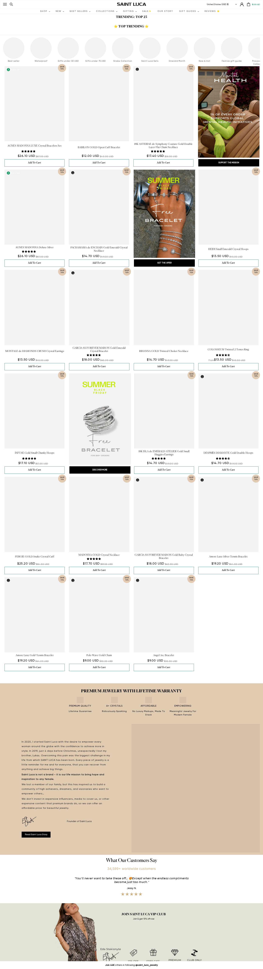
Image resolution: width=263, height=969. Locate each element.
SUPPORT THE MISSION (228, 163)
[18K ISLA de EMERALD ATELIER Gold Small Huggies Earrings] (164, 410)
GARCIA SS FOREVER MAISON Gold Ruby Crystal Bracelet (164, 557)
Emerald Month (177, 61)
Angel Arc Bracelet (163, 655)
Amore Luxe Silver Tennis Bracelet (228, 557)
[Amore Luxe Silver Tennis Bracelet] (228, 514)
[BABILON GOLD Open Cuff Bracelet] (99, 103)
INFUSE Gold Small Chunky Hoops (34, 453)
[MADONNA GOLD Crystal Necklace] (99, 514)
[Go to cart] (248, 4)
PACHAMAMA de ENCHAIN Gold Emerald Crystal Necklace (99, 249)
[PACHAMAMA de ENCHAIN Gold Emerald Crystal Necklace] (99, 207)
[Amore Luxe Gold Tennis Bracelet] (35, 614)
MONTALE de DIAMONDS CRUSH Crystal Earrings (34, 351)
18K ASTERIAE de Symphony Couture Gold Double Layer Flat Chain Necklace (163, 146)
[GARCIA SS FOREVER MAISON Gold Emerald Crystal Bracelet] (99, 307)
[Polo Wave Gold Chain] (99, 614)
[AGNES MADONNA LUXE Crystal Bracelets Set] (35, 103)
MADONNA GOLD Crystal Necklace (99, 555)
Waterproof (41, 61)
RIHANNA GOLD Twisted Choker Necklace (163, 351)
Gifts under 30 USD (68, 61)
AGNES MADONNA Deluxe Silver (35, 247)
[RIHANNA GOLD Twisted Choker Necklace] (164, 307)
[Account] (241, 4)
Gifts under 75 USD (95, 61)
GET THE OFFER (164, 263)
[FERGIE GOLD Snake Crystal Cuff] (35, 514)
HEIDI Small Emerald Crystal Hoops (228, 249)
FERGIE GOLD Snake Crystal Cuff (34, 557)
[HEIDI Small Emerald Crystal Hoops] (228, 207)
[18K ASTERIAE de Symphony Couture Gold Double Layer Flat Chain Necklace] (163, 103)
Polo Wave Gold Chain (99, 655)
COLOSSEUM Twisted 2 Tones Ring (228, 349)
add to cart (34, 163)
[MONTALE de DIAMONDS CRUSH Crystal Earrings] (35, 307)
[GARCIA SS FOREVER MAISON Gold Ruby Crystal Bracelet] (164, 514)
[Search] (11, 4)
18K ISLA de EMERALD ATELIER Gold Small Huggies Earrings (164, 453)
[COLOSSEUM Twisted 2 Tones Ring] (228, 307)
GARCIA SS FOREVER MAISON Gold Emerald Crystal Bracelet (99, 350)
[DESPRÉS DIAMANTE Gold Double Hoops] (228, 410)
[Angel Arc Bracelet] (164, 614)
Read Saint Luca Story (36, 834)
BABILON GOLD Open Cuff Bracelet (99, 147)
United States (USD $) (218, 4)
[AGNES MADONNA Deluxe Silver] (35, 207)
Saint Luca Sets (149, 61)
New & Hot (204, 61)
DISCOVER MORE (99, 470)
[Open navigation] (5, 4)
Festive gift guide (232, 61)
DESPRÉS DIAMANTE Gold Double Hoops (228, 453)
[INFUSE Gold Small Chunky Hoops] (35, 410)
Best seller (13, 61)
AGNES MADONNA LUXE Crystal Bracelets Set (35, 146)
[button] (28, 151)
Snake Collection (122, 61)
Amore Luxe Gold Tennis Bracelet (35, 655)
